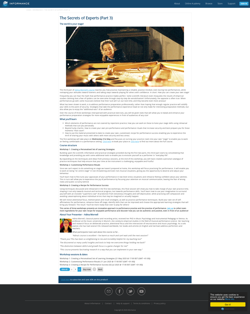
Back (100, 269)
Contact (108, 303)
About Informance (92, 303)
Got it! (228, 304)
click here (135, 141)
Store (220, 3)
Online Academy (192, 3)
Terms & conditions (141, 303)
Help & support (123, 303)
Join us (170, 208)
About (177, 3)
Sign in (244, 3)
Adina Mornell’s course (85, 90)
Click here (107, 141)
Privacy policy (159, 303)
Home (28, 10)
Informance (38, 10)
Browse (208, 3)
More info (229, 299)
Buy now (87, 269)
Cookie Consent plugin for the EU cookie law (227, 308)
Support (231, 3)
